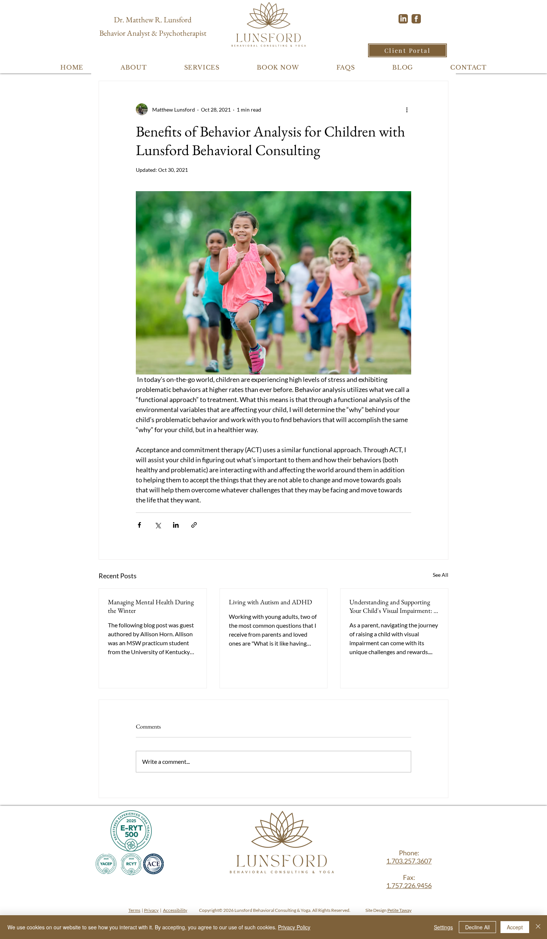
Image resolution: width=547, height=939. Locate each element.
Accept (515, 927)
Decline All (477, 927)
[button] (133, 67)
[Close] (538, 927)
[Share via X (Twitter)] (157, 524)
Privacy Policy (294, 927)
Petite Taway (399, 910)
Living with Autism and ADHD (270, 602)
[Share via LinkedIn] (175, 524)
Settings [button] (443, 927)
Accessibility (175, 910)
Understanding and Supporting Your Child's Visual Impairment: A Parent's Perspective (393, 606)
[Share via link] (194, 524)
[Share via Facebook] (139, 524)
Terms (134, 910)
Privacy (151, 910)
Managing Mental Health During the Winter (151, 606)
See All (440, 575)
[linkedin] (403, 18)
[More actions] (406, 109)
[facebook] (416, 18)
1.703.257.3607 (409, 861)
